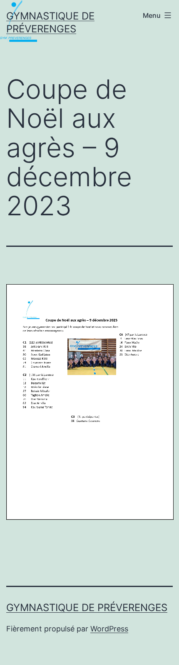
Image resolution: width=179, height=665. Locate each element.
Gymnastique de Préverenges (86, 608)
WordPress (109, 628)
